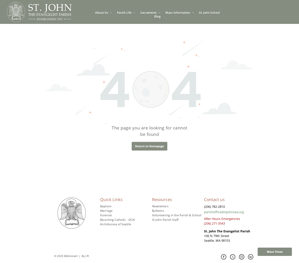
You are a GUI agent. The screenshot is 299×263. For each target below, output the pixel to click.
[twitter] (232, 257)
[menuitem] (103, 13)
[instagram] (241, 257)
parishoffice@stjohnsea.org (224, 212)
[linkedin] (250, 257)
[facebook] (223, 257)
